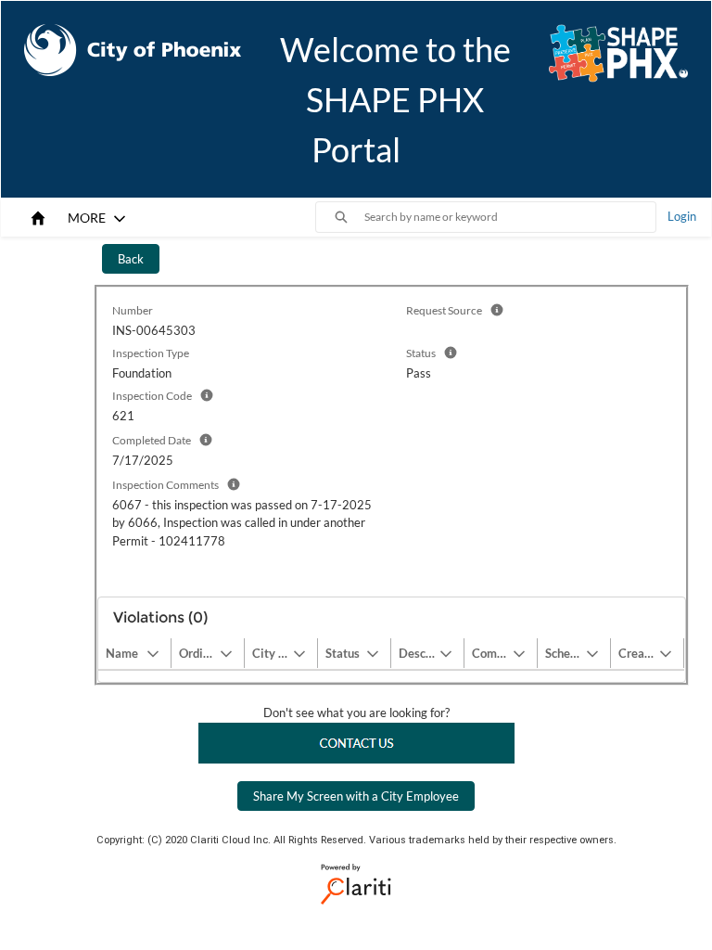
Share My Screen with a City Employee (356, 796)
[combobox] (509, 217)
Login (682, 216)
